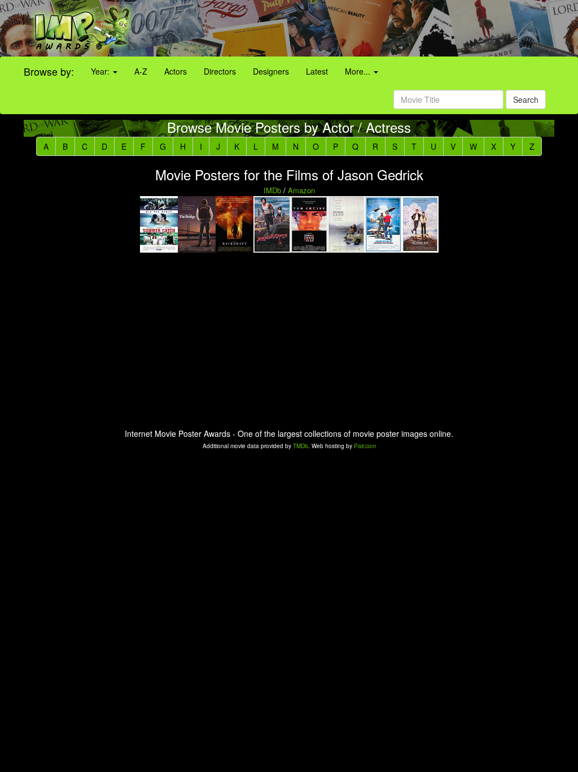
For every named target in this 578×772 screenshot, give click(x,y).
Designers (271, 71)
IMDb (272, 190)
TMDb (300, 446)
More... (359, 71)
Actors (175, 71)
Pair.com (365, 446)
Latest (317, 71)
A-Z (140, 71)
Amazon (301, 190)
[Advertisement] (361, 28)
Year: (101, 71)
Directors (220, 71)
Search (525, 99)
